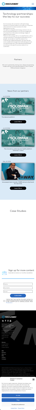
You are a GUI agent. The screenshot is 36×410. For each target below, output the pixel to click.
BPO (3, 338)
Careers (4, 357)
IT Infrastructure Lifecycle (8, 330)
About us (4, 354)
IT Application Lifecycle (7, 333)
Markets (4, 342)
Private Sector (5, 344)
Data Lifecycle (5, 335)
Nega (18, 400)
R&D (3, 350)
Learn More (18, 121)
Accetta (18, 395)
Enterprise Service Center (8, 332)
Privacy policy (9, 302)
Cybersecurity (5, 337)
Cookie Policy (14, 408)
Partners (4, 352)
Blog (3, 355)
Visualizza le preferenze (18, 404)
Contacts (4, 359)
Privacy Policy (21, 408)
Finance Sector (5, 347)
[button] (33, 379)
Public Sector (5, 345)
